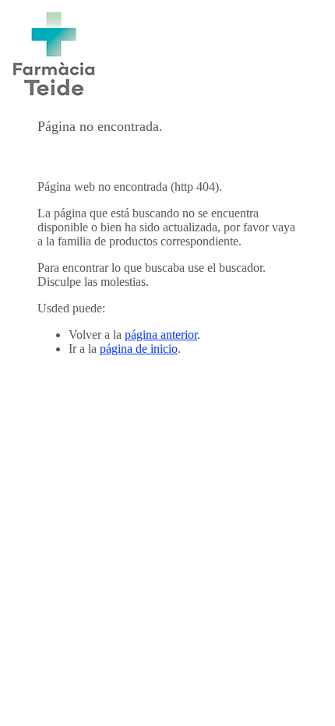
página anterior (161, 334)
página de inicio (139, 348)
